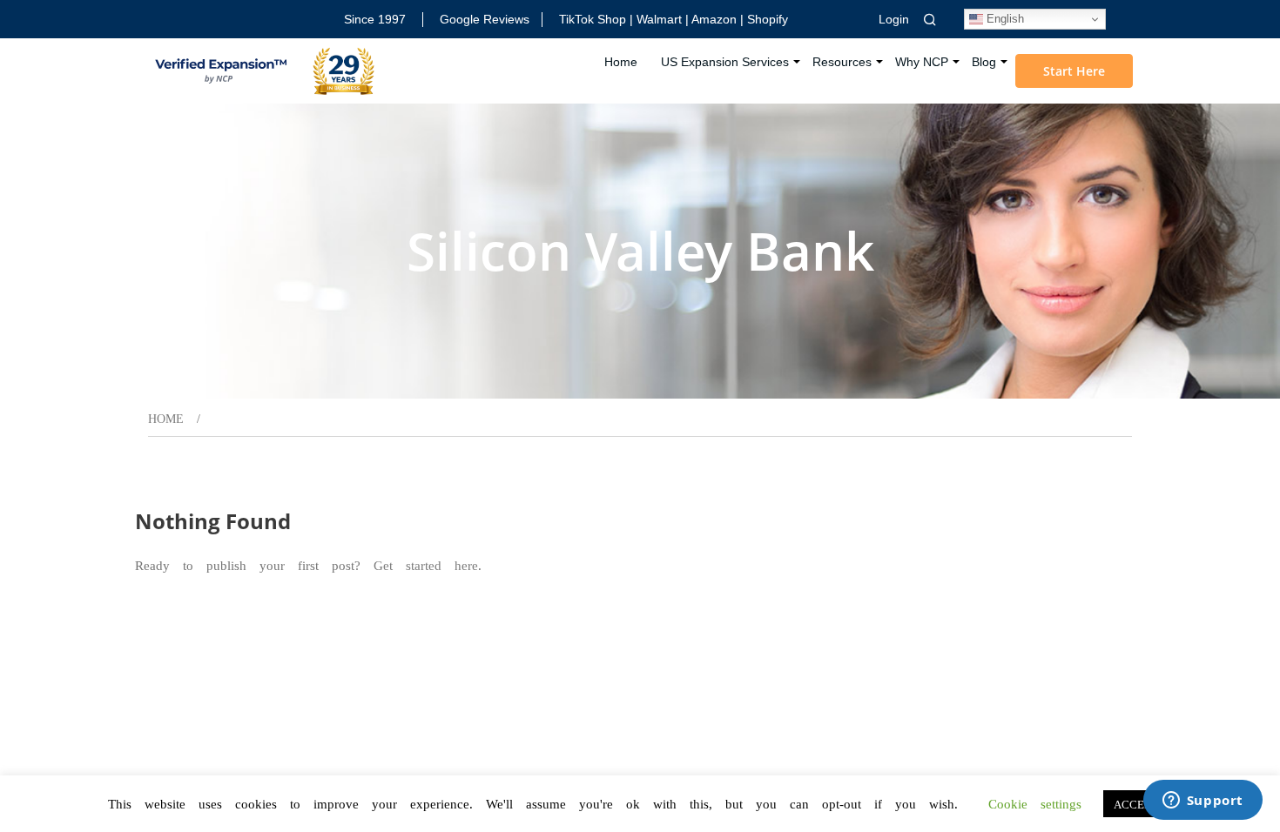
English (1003, 18)
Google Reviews (484, 19)
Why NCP (921, 62)
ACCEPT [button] (1135, 803)
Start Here (1074, 71)
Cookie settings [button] (1034, 802)
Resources (842, 62)
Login (894, 19)
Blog (984, 62)
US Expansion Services (725, 62)
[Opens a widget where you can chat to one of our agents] (1202, 801)
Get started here (426, 564)
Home (620, 62)
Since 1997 (375, 19)
